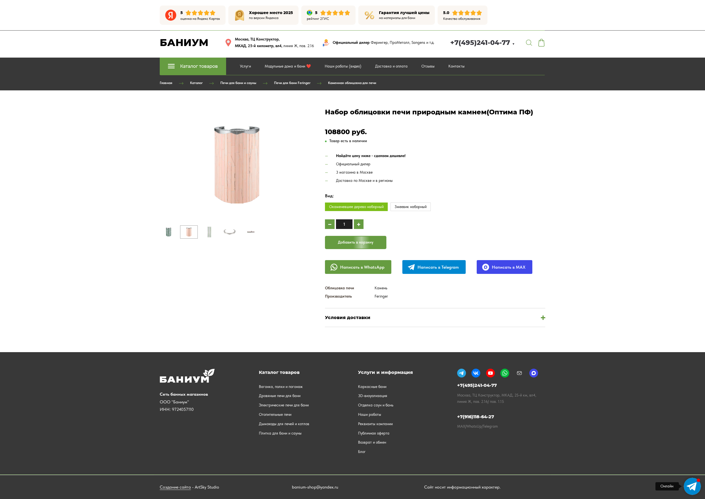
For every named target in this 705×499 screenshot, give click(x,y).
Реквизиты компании (375, 424)
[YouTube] (490, 373)
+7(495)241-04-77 (482, 43)
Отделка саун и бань (375, 405)
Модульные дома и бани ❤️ (288, 66)
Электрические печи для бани (284, 405)
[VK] (475, 373)
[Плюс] (359, 224)
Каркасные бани (372, 386)
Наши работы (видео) (343, 66)
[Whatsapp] (504, 373)
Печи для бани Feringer (292, 83)
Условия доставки (347, 317)
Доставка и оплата (391, 66)
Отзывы (428, 66)
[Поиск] (529, 42)
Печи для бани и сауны (238, 83)
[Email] (519, 373)
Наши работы (369, 414)
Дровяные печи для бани (279, 395)
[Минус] (330, 224)
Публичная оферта (373, 433)
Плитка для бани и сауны (280, 433)
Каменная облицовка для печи (352, 83)
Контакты (456, 66)
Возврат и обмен (372, 442)
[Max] (533, 373)
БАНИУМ (184, 42)
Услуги (245, 66)
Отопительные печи (275, 414)
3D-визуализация (372, 395)
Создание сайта (175, 487)
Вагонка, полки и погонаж (281, 386)
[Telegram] (461, 373)
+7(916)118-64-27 (475, 416)
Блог (362, 451)
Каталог (196, 83)
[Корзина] (541, 43)
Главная (166, 83)
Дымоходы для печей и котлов (284, 424)
